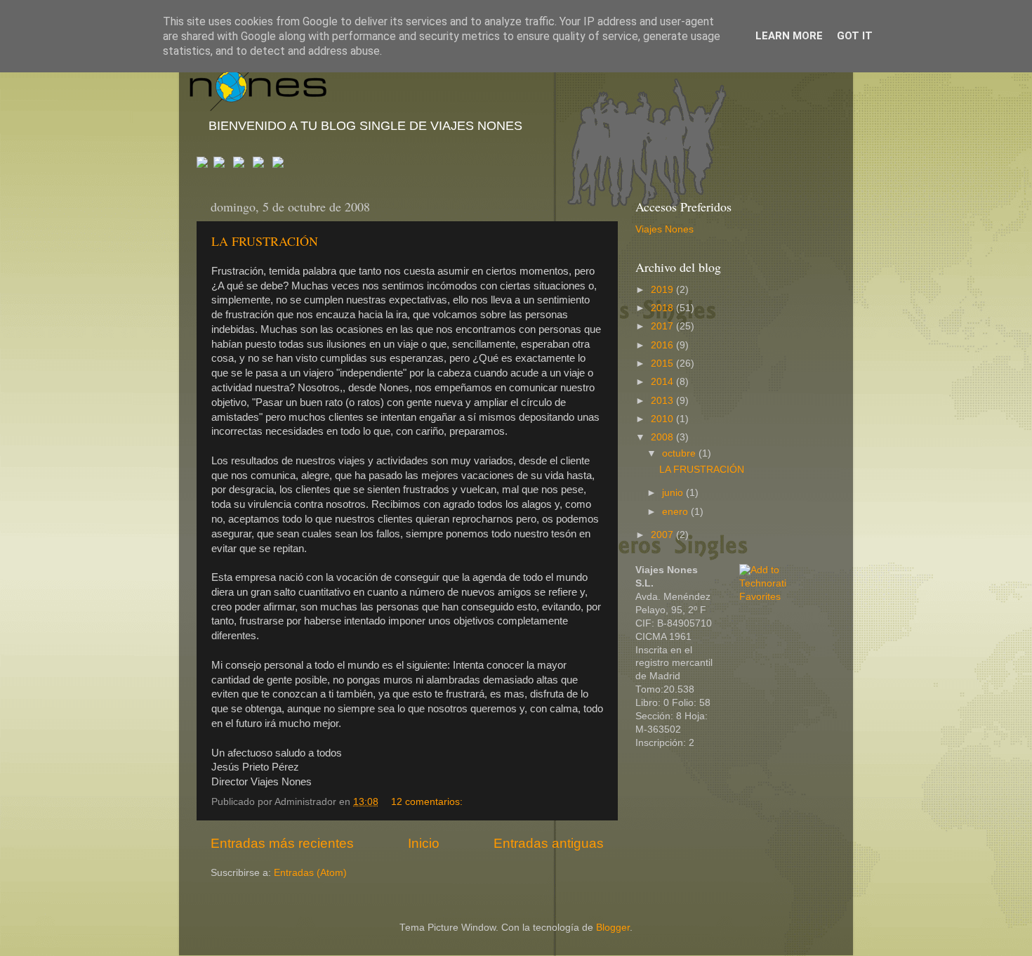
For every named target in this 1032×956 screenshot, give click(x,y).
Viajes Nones (664, 229)
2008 (663, 437)
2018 (663, 308)
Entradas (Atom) (310, 872)
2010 (663, 419)
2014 (663, 381)
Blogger (613, 927)
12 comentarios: (428, 802)
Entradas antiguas (549, 843)
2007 (663, 535)
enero (676, 511)
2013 (663, 400)
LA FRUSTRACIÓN (264, 241)
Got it (855, 36)
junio (674, 492)
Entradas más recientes (282, 843)
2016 (663, 345)
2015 (663, 363)
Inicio (423, 843)
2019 (663, 289)
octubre (680, 453)
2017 (663, 326)
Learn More (789, 36)
